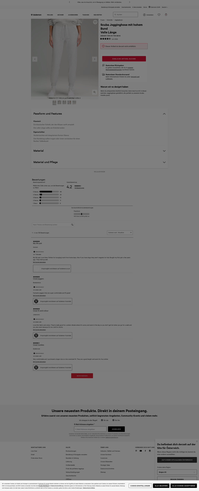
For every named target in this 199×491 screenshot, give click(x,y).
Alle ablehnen (161, 486)
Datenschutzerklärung (57, 486)
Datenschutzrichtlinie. (89, 488)
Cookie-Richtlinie (43, 486)
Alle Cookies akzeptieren (183, 486)
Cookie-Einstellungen (140, 486)
